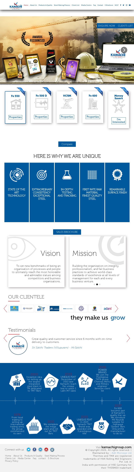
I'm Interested (118, 121)
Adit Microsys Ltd (122, 453)
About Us (33, 5)
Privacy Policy (11, 461)
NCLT (116, 5)
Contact (100, 5)
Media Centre (86, 5)
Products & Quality (45, 5)
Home (26, 5)
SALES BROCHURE (67, 232)
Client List (75, 5)
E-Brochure (109, 5)
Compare (67, 144)
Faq (94, 5)
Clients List (10, 458)
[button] (10, 50)
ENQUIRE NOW (107, 25)
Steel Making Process (62, 5)
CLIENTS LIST (125, 25)
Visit (114, 447)
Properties (15, 117)
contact (42, 458)
